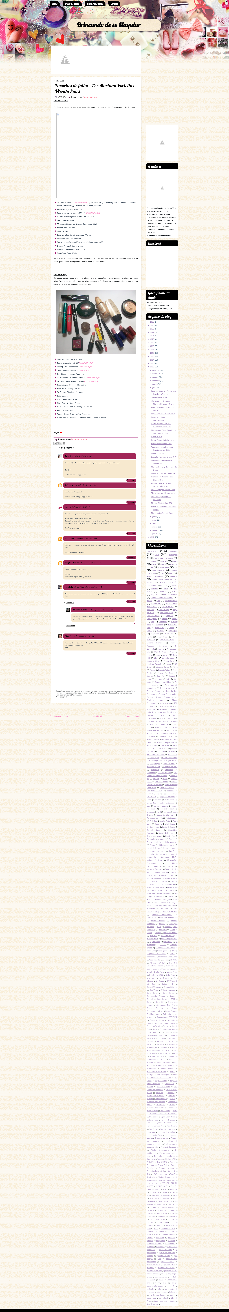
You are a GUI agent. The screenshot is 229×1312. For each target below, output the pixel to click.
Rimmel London (153, 794)
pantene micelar (163, 1256)
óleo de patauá (152, 1304)
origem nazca (155, 942)
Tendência (151, 1177)
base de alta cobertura (159, 1198)
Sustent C (171, 1171)
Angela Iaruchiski (72, 587)
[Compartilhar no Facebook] (64, 443)
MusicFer (68, 636)
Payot (172, 875)
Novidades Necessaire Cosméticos (163, 1114)
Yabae (164, 1192)
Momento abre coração (156, 1102)
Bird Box (151, 978)
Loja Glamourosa (158, 854)
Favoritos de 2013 (164, 1050)
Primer (149, 631)
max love (153, 936)
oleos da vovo (165, 1250)
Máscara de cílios (170, 595)
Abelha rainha (163, 567)
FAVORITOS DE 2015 (166, 1041)
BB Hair (174, 960)
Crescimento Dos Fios (165, 1005)
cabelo (174, 561)
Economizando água (167, 1029)
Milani (172, 652)
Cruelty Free (170, 836)
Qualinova (151, 1159)
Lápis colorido (160, 1081)
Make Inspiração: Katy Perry (162, 513)
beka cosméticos (165, 1201)
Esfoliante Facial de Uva (156, 1035)
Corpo (149, 1002)
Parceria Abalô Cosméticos (157, 733)
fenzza (149, 933)
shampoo (150, 812)
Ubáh (149, 800)
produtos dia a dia (166, 1268)
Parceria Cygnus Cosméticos (160, 1123)
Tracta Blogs (163, 610)
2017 (152, 350)
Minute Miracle (161, 1099)
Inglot (172, 1072)
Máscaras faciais (162, 667)
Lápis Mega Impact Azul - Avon (163, 414)
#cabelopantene (163, 951)
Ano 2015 (151, 752)
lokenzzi (150, 1241)
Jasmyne (150, 1075)
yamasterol (163, 1298)
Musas (172, 1105)
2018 (152, 346)
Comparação (155, 764)
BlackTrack (164, 978)
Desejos (166, 1026)
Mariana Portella (91, 97)
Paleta (149, 637)
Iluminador (169, 770)
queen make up (161, 1277)
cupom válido (162, 1222)
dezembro (156, 370)
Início (55, 3)
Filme (175, 1053)
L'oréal (149, 848)
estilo (156, 1229)
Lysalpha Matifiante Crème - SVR (164, 457)
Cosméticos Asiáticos (163, 682)
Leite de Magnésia (164, 1075)
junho (154, 517)
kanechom (160, 1238)
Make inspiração (158, 570)
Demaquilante (152, 619)
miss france (162, 748)
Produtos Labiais (161, 1138)
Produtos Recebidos (155, 577)
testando (150, 1289)
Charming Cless (155, 761)
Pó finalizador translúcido (164, 1156)
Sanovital (150, 1165)
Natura (149, 582)
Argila (168, 679)
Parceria (164, 561)
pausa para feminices (166, 712)
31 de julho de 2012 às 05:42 (81, 456)
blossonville (160, 1204)
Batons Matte (172, 972)
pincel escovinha (167, 1262)
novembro (156, 374)
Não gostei (153, 1117)
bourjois (172, 709)
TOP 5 (174, 592)
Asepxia (165, 960)
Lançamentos (152, 551)
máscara (150, 1247)
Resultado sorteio (154, 791)
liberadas (171, 1238)
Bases (149, 601)
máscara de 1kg (168, 936)
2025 (152, 322)
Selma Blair (162, 1165)
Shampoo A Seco (166, 1168)
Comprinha (171, 718)
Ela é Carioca (152, 1032)
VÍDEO (157, 1189)
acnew (172, 1192)
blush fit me (172, 1204)
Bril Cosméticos (153, 827)
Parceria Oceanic (161, 782)
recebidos (173, 1277)
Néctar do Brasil (167, 640)
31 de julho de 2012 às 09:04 (85, 485)
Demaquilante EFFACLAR (167, 1017)
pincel (172, 748)
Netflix (175, 1111)
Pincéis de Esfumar (167, 1129)
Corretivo (154, 589)
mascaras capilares (154, 1244)
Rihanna (170, 791)
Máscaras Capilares (154, 869)
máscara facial (152, 939)
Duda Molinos (169, 764)
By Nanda (160, 981)
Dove (155, 1029)
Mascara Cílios (153, 661)
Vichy (157, 912)
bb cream (163, 586)
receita (152, 1280)
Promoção (170, 890)
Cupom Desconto (155, 1008)
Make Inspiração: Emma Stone (163, 490)
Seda (155, 903)
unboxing (167, 812)
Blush (163, 564)
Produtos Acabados (154, 664)
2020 (152, 339)
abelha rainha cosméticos (162, 598)
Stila (163, 1171)
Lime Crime (172, 851)
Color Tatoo (152, 993)
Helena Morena (167, 1069)
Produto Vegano (153, 739)
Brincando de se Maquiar (109, 25)
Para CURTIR (156, 437)
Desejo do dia (167, 607)
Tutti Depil (164, 909)
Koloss (171, 628)
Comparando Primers (156, 996)
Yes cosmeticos (166, 613)
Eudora (165, 619)
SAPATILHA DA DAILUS (157, 1162)
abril (154, 523)
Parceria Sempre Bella (155, 1126)
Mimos (170, 866)
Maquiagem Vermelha (155, 1096)
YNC (164, 1189)
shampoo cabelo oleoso (165, 948)
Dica (162, 573)
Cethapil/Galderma (154, 987)
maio (154, 520)
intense (158, 933)
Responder (131, 480)
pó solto (163, 945)
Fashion (163, 1047)
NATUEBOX (165, 1111)
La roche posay (168, 658)
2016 (152, 353)
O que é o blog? (72, 3)
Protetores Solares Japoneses (159, 893)
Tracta (168, 664)
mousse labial (170, 1244)
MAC (171, 573)
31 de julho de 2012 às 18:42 (84, 636)
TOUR (172, 1174)
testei (159, 1289)
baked (175, 1195)
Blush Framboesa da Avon (161, 444)
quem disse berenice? (162, 579)
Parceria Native (164, 670)
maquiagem (160, 1241)
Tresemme (151, 909)
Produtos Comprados (158, 881)
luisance (174, 806)
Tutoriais (160, 631)
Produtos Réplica (167, 788)
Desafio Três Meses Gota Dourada (161, 1023)
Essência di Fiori (153, 767)
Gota (158, 1062)
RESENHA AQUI (82, 202)
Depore (171, 839)
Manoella (171, 1093)
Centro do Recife (168, 827)
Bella (67, 456)
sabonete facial (167, 809)
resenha (161, 649)
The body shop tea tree (165, 905)
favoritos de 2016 (168, 1229)
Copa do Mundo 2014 (166, 999)
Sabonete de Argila (162, 899)
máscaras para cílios (169, 939)
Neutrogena (168, 634)
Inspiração (155, 634)
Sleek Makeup (165, 703)
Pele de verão (172, 1126)
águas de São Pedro (166, 815)
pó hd (163, 1274)
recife (161, 1280)
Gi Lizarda (69, 538)
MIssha (150, 1087)
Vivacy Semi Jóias (170, 912)
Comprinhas (151, 561)
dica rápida (173, 631)
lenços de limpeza (170, 933)
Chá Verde (153, 990)
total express (162, 1292)
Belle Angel (170, 975)
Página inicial (96, 716)
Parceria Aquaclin (154, 691)
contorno (162, 924)
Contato (114, 3)
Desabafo (171, 1020)
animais (158, 800)
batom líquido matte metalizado (160, 803)
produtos (150, 1268)
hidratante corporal (161, 806)
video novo (151, 1298)
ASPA (172, 954)
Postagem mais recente (59, 716)
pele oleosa (167, 942)
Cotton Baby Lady (166, 833)
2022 (152, 332)
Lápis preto (164, 857)
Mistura (172, 1099)
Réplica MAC (170, 1159)
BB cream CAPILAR (157, 963)
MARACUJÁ (169, 1084)
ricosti (163, 715)
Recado (160, 1159)
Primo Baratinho (153, 878)
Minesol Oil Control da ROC (161, 503)
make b (150, 712)
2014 (152, 360)
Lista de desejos (164, 773)
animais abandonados (162, 915)
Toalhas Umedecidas (167, 1180)
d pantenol (159, 1226)
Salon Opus (152, 746)
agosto (155, 384)
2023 (152, 329)
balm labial (169, 800)
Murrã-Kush (161, 1105)
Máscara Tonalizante (155, 1108)
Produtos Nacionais (155, 700)
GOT (162, 1060)
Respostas (70, 603)
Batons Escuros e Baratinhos (158, 969)
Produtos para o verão (155, 887)
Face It (150, 1044)
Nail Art (156, 779)
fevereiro (155, 530)
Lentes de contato (170, 848)
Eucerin (162, 1038)
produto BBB (169, 1265)
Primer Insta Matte (154, 1135)
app (148, 1195)
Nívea (175, 667)
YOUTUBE (173, 1189)
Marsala (172, 1096)
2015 (152, 356)
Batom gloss (154, 758)
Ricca (149, 899)
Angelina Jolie (154, 960)
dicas (159, 927)
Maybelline (155, 595)
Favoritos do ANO (170, 767)
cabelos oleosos (167, 1207)
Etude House (172, 721)
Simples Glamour (72, 562)
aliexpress (162, 709)
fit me (156, 1235)
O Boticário (162, 592)
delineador (159, 625)
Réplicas (166, 794)
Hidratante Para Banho (156, 1072)
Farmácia (160, 1044)
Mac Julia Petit (163, 1087)
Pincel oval (153, 1129)
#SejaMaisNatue (171, 601)
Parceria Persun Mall (167, 694)
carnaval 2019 (161, 1213)
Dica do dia (159, 628)
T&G (149, 1174)
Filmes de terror (157, 1056)
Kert (152, 622)
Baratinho (158, 824)
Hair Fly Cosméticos (159, 724)
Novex (164, 779)
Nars (167, 869)
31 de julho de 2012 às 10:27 (78, 507)
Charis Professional (169, 758)
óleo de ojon (170, 1301)
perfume (150, 715)
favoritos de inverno (155, 1232)
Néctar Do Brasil (157, 453)
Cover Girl (159, 1002)
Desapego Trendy (153, 1026)
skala (158, 655)
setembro (156, 381)
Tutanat (172, 676)
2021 (152, 336)
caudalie (172, 1213)
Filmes (152, 845)
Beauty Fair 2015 (156, 975)
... (66, 507)
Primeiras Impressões (166, 1132)
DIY (160, 1011)
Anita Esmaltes (171, 818)
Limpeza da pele (167, 688)
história (150, 1238)
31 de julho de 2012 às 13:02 (91, 562)
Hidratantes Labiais (167, 845)
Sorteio (174, 619)
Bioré (161, 718)
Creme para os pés (154, 836)
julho (154, 388)
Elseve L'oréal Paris (154, 842)
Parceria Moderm (167, 736)
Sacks (172, 1162)
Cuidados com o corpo (155, 721)
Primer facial (169, 661)
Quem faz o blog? (95, 3)
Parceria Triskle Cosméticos (160, 697)
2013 (152, 363)
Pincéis (150, 655)
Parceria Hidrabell (161, 872)
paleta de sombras (167, 1253)
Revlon (171, 673)
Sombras (150, 610)
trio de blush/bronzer (157, 1295)
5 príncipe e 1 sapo (156, 954)
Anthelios (153, 821)
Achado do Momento (155, 818)
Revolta (171, 896)
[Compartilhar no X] (61, 443)
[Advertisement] (79, 709)
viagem (172, 1295)
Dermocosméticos (157, 1020)
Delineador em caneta (156, 839)
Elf (161, 1032)
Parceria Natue (153, 616)
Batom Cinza (170, 966)
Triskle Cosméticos (167, 706)
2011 (152, 537)
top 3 (159, 812)
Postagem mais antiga (133, 716)
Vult (175, 567)
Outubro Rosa (152, 1120)
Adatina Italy (156, 604)
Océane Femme (154, 643)
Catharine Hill (168, 984)
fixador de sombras (168, 1235)
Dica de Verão (160, 652)
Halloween (166, 1062)
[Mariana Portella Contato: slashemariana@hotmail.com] (65, 72)
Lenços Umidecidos (157, 851)
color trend (151, 1217)
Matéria (150, 1099)
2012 (152, 367)
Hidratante (155, 770)
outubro (155, 377)
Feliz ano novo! (171, 842)
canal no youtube (166, 1210)
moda (149, 679)
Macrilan (158, 727)
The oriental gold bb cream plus (163, 493)
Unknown (69, 485)
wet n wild (151, 951)
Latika (157, 848)
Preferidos (151, 1132)
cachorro (150, 1210)
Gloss (156, 658)
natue (153, 809)
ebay (149, 806)
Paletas (152, 670)
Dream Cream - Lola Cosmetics (163, 440)
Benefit (165, 655)
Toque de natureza (167, 797)
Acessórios (151, 957)
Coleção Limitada (168, 990)
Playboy (160, 673)
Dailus (166, 589)
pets (159, 1259)
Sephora (150, 676)
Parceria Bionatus (168, 1120)
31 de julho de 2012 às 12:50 (86, 538)
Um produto (152, 1183)
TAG (175, 703)
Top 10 (153, 706)
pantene (150, 1256)
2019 (152, 343)
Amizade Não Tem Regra (167, 957)
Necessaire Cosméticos (164, 558)
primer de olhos (153, 1265)
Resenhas (173, 551)
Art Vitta (171, 752)
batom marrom (157, 921)
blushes (153, 1207)
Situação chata (153, 1171)
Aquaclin (161, 752)
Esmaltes (173, 577)
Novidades (163, 622)
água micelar (159, 1301)
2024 (152, 325)
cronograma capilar (157, 1219)
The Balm (165, 746)
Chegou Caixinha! (170, 987)
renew (157, 1283)
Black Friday (170, 824)
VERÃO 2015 (161, 1186)
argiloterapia (151, 918)
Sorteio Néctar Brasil (159, 397)
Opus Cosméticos (168, 1117)
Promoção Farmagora (169, 1147)
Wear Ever (151, 709)
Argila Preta (165, 821)
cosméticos (173, 1217)
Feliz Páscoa (165, 1053)
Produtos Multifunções (166, 884)
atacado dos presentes (161, 1195)
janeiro (154, 534)
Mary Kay (171, 730)
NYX (158, 601)
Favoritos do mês (79, 439)
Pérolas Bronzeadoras (160, 1150)
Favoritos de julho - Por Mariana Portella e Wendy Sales (95, 88)
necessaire (160, 1247)
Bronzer (174, 586)
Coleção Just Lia (170, 761)
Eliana (167, 1032)
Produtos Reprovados (165, 743)
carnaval (150, 1213)
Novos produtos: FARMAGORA (163, 473)
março (154, 527)
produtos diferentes (154, 1271)
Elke (173, 1032)
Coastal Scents (154, 830)
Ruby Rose (162, 637)
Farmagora (173, 555)
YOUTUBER (154, 1192)
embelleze (163, 930)
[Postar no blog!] (57, 443)
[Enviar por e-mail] (54, 443)
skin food (158, 679)
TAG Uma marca (160, 1174)
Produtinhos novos (170, 878)
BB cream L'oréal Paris (156, 755)
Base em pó (172, 755)
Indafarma (151, 773)
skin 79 (171, 1286)
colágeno (161, 1217)
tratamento (173, 1292)
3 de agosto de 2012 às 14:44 (102, 609)
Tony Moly (161, 676)
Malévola (159, 1093)
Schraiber (169, 616)
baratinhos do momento (168, 918)
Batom (153, 564)
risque (165, 1283)
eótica (172, 930)
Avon (157, 555)
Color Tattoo (168, 993)
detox (168, 1226)
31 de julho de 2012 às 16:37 (91, 587)
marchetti (171, 1241)
